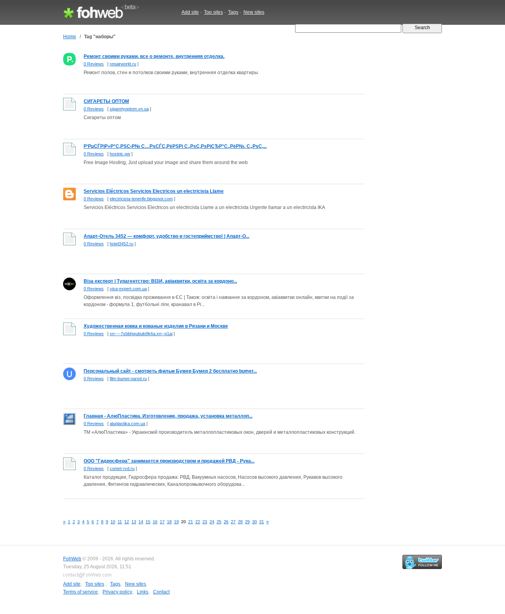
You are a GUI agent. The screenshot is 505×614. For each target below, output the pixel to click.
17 (162, 521)
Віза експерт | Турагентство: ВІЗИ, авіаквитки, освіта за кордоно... (160, 281)
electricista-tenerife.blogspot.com (141, 198)
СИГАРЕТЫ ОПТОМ (106, 101)
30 (254, 521)
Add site (190, 12)
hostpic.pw (120, 153)
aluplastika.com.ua (127, 423)
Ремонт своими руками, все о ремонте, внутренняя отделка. (154, 56)
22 (197, 521)
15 (148, 521)
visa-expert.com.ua (128, 288)
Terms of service (80, 592)
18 (169, 521)
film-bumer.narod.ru (128, 378)
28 (240, 521)
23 (204, 521)
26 (226, 521)
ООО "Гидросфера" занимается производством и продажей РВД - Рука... (169, 461)
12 (126, 521)
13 (133, 521)
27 (233, 521)
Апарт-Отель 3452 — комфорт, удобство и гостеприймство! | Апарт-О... (166, 236)
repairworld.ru (123, 64)
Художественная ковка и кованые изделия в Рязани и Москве (156, 326)
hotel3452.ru (121, 243)
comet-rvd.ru (122, 468)
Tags (233, 12)
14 (140, 521)
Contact (161, 592)
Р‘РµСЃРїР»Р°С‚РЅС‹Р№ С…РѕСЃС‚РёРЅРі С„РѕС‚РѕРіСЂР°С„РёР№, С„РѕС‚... (175, 146)
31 (261, 521)
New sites (253, 12)
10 (112, 521)
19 (176, 521)
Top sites (213, 12)
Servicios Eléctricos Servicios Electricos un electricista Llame (154, 191)
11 (120, 521)
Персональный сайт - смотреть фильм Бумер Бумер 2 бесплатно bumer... (170, 371)
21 (190, 521)
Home (69, 36)
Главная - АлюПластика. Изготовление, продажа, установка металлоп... (168, 416)
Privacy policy (117, 592)
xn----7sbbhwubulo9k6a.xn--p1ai (141, 333)
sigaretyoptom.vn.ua (129, 108)
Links (142, 592)
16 (155, 521)
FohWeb (72, 559)
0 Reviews (94, 64)
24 (211, 521)
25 (219, 521)
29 (247, 521)
